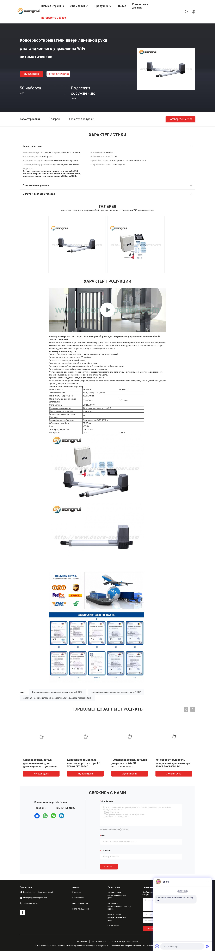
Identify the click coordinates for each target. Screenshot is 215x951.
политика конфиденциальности (125, 941)
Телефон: (106, 850)
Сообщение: (107, 801)
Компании (76, 892)
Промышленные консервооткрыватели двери (117, 917)
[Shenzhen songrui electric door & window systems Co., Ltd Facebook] (22, 912)
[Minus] (207, 882)
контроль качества (80, 903)
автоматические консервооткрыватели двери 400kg (37, 763)
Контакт (109, 866)
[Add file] (157, 946)
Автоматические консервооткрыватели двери (117, 895)
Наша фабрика (78, 898)
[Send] (207, 946)
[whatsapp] (45, 815)
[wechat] (53, 815)
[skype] (61, 815)
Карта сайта (82, 941)
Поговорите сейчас (58, 73)
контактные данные (80, 909)
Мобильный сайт (99, 941)
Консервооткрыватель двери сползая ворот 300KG (57, 692)
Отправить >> (153, 928)
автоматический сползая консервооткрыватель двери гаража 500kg (57, 698)
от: (103, 835)
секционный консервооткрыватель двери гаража (119, 906)
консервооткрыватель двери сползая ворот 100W (116, 692)
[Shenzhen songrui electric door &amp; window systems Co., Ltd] (28, 11)
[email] (37, 815)
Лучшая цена (31, 73)
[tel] (69, 815)
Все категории (113, 926)
